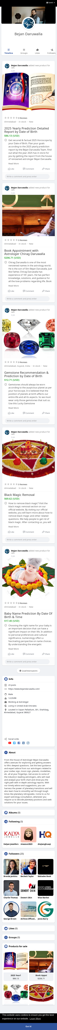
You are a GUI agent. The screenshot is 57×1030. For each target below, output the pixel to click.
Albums (13, 813)
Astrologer (24, 702)
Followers (14, 854)
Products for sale (18, 946)
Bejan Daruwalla (28, 33)
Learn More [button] (35, 1018)
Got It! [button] (29, 1026)
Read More (13, 163)
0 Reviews (22, 118)
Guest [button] (50, 2)
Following (14, 821)
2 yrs (13, 71)
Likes (11, 928)
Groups (13, 937)
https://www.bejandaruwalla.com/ (24, 689)
